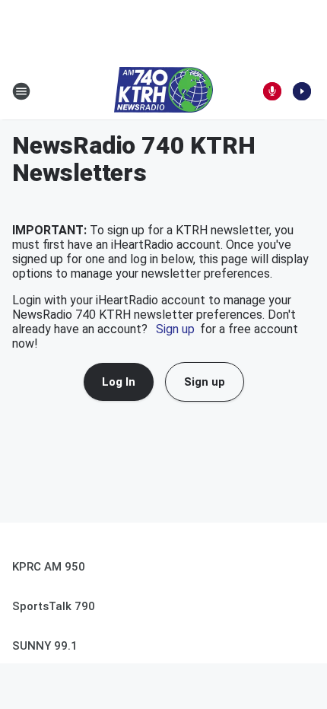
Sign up (175, 329)
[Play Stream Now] (302, 91)
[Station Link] (163, 91)
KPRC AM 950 (48, 567)
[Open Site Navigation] (21, 91)
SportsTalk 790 (53, 606)
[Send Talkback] (272, 91)
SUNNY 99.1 (45, 646)
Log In (118, 382)
